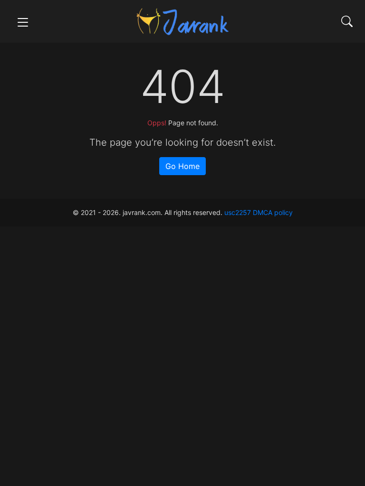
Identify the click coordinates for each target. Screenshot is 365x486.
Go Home (182, 166)
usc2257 (237, 212)
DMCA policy (273, 212)
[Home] (182, 21)
